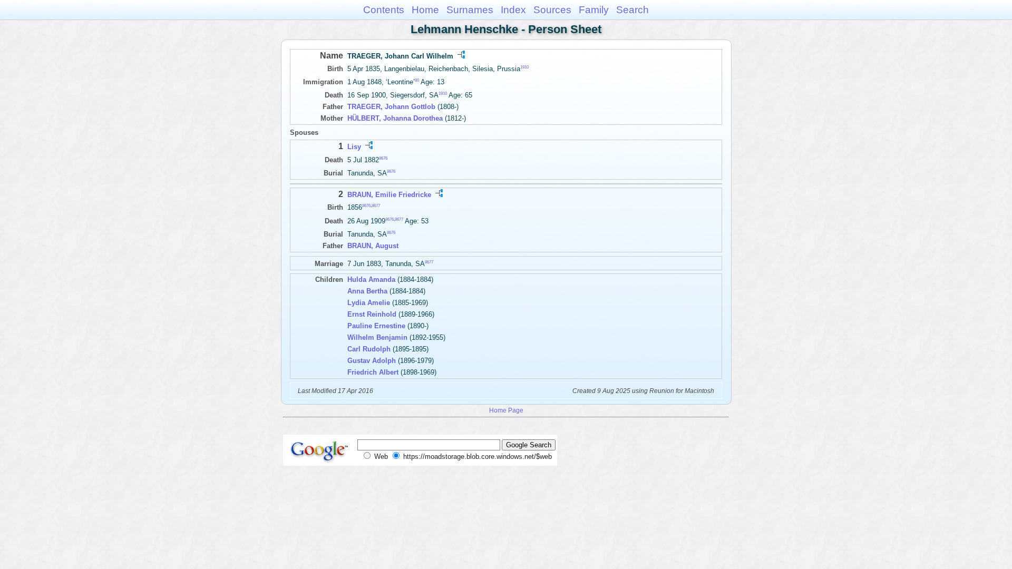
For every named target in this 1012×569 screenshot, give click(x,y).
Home (425, 9)
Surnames (469, 9)
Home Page (506, 410)
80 (417, 80)
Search (632, 9)
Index (513, 9)
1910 (524, 67)
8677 (376, 205)
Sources (552, 9)
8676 (383, 157)
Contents (383, 9)
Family (594, 9)
